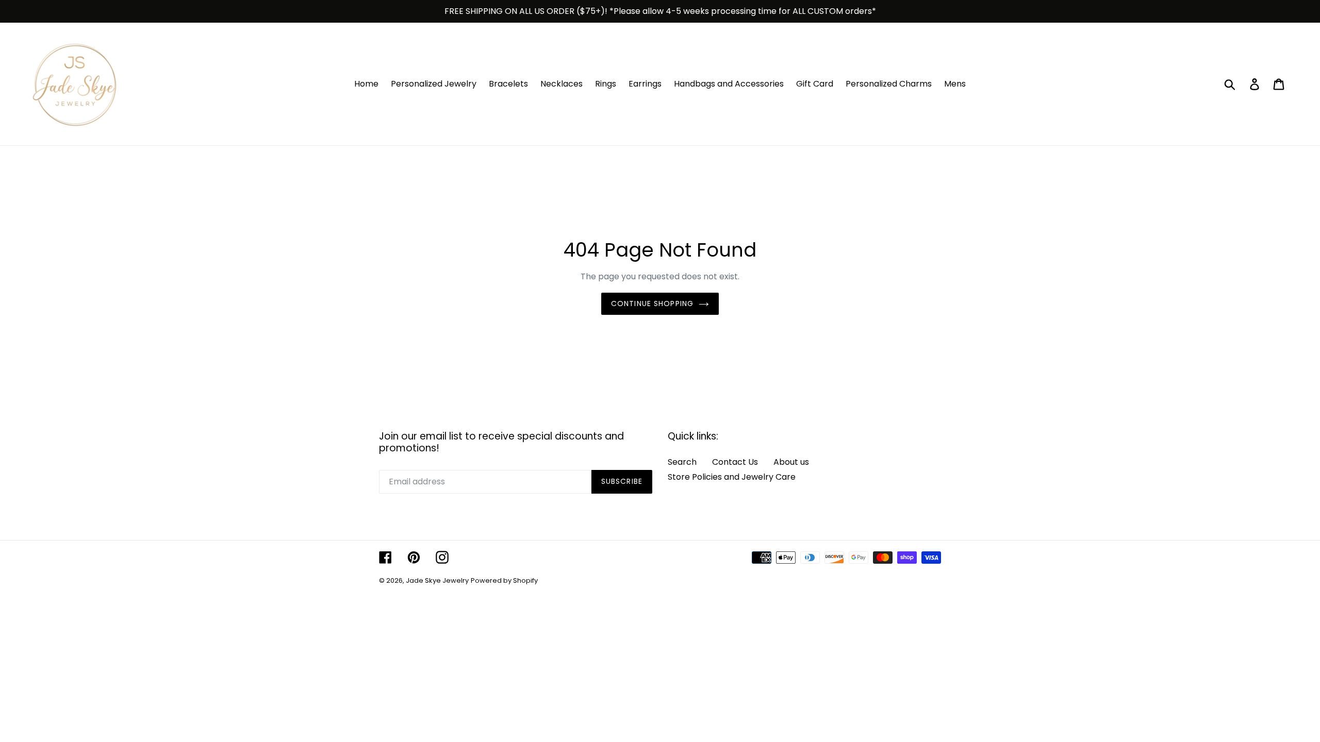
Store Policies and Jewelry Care (732, 477)
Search (682, 462)
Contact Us (735, 462)
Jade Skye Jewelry (437, 580)
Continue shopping (652, 303)
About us (791, 462)
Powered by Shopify (504, 580)
